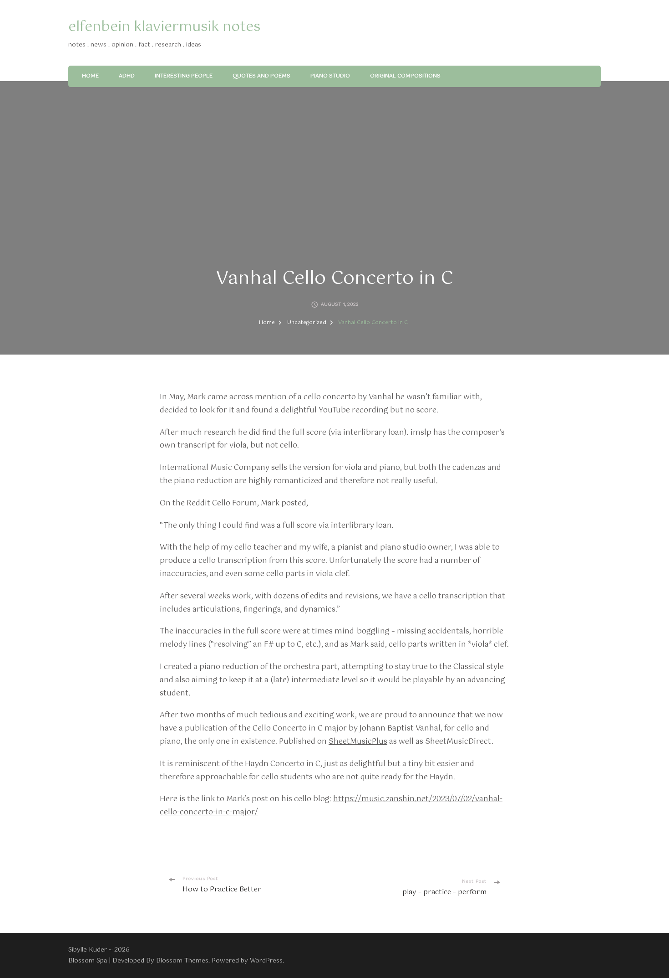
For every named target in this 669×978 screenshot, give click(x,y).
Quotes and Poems (261, 76)
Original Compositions (405, 76)
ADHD (127, 76)
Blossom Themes (182, 961)
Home (90, 76)
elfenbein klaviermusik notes (164, 27)
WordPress (266, 961)
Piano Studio (330, 76)
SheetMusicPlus (358, 742)
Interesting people (184, 76)
